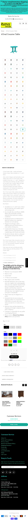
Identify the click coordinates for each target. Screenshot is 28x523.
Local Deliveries (5, 451)
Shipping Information (7, 379)
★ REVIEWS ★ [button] (26, 262)
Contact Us (4, 449)
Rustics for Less (15, 513)
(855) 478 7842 (5, 485)
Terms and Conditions (7, 440)
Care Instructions (9, 371)
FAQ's (2, 452)
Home (2, 31)
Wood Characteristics (8, 375)
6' (18, 327)
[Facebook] (6, 472)
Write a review (14, 424)
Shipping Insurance (6, 445)
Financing (3, 447)
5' (12, 327)
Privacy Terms (5, 441)
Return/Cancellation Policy (8, 443)
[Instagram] (13, 472)
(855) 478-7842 (9, 19)
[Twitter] (2, 472)
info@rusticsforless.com (18, 19)
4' (6, 327)
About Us (3, 438)
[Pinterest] (10, 472)
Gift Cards (4, 454)
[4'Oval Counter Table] (14, 49)
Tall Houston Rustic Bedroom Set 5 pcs (6, 403)
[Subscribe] (25, 467)
